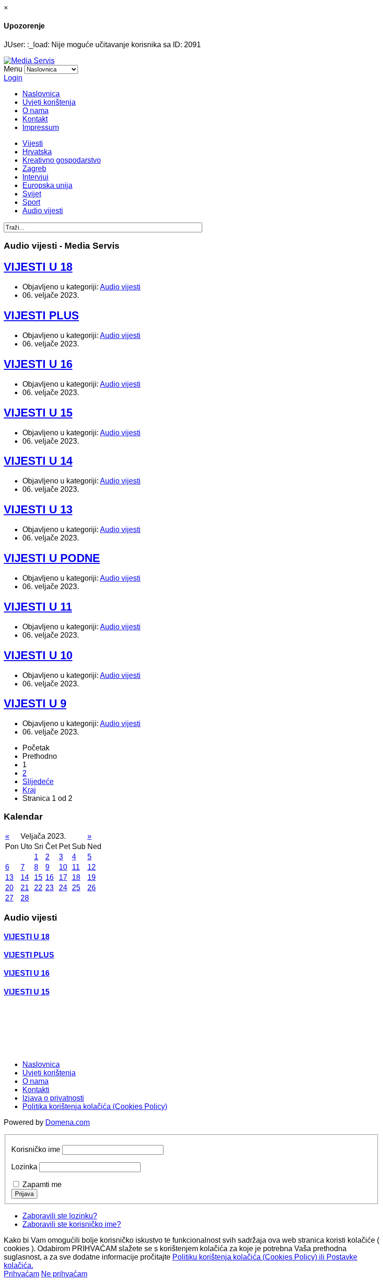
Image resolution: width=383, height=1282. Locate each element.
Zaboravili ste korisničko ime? (71, 1224)
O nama (35, 111)
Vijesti (32, 143)
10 (63, 867)
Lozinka (24, 1167)
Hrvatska (37, 152)
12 (91, 867)
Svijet (31, 194)
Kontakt (35, 119)
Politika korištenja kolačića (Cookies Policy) (94, 1106)
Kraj (29, 790)
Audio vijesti (42, 211)
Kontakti (36, 1090)
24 (63, 888)
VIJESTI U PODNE (52, 558)
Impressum (40, 127)
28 (25, 898)
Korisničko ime (35, 1149)
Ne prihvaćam (64, 1274)
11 (76, 867)
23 (49, 888)
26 (91, 888)
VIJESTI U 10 (38, 655)
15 (38, 877)
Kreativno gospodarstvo (61, 160)
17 (63, 877)
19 (91, 877)
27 (9, 898)
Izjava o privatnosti (53, 1098)
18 (76, 877)
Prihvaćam (21, 1274)
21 (25, 888)
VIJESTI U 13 (38, 509)
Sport (31, 202)
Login (13, 78)
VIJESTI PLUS (41, 315)
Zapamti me (42, 1184)
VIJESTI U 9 (35, 703)
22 (38, 888)
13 (9, 877)
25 (76, 888)
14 (25, 877)
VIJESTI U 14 (38, 460)
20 (9, 888)
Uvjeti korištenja (49, 102)
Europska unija (47, 185)
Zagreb (34, 169)
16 (49, 877)
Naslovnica (41, 94)
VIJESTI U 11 (38, 606)
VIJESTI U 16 (38, 364)
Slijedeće (38, 781)
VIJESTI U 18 (38, 266)
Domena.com (67, 1122)
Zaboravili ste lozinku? (59, 1216)
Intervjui (35, 177)
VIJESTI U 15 (38, 412)
